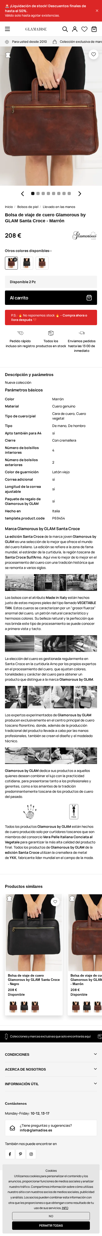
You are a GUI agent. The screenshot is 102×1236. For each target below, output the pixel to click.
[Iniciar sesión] (75, 29)
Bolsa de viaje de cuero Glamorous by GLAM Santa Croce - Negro (34, 980)
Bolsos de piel (27, 206)
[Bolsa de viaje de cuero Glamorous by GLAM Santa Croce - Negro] (24, 1007)
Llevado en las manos (59, 206)
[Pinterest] (21, 1154)
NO (51, 1216)
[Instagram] (31, 1154)
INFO (65, 1208)
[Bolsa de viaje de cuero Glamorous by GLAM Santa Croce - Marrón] (13, 1007)
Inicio (9, 206)
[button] (97, 11)
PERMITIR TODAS (51, 1225)
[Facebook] (10, 1154)
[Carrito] (94, 29)
